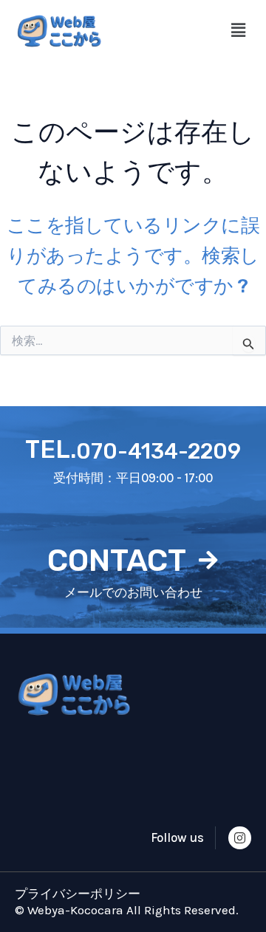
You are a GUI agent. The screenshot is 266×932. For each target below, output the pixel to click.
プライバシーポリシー (77, 893)
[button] (238, 31)
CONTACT (116, 560)
